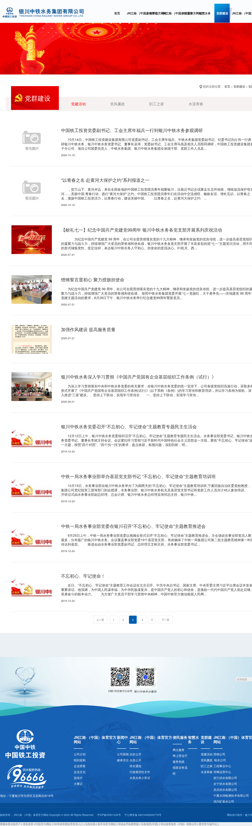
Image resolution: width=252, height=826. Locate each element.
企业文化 (80, 772)
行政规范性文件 (140, 772)
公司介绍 (80, 754)
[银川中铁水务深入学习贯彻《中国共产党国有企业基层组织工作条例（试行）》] (31, 386)
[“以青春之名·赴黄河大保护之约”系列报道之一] (31, 190)
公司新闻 (123, 754)
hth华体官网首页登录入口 (68, 824)
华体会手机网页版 (128, 824)
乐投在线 (90, 824)
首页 (117, 13)
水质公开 (135, 760)
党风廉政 (117, 103)
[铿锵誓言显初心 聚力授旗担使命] (31, 289)
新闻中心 (152, 13)
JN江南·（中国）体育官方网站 (135, 13)
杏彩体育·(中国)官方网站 (37, 824)
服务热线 (178, 761)
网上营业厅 (180, 756)
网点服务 (178, 750)
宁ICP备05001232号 (109, 815)
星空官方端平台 (208, 824)
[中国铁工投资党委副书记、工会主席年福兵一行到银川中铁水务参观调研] (31, 140)
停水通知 (135, 766)
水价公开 (135, 754)
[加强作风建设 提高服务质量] (31, 339)
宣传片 (78, 778)
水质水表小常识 (140, 778)
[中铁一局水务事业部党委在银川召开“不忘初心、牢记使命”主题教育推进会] (31, 536)
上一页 (100, 620)
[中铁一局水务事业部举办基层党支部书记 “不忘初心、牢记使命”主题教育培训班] (31, 486)
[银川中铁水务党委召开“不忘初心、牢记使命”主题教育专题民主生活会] (31, 436)
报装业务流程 (180, 770)
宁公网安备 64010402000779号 (143, 815)
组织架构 (80, 760)
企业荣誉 (80, 766)
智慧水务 (205, 13)
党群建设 (222, 13)
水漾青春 (196, 103)
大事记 (78, 784)
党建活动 (78, 103)
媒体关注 (123, 760)
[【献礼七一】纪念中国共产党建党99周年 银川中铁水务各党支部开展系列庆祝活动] (31, 239)
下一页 (165, 620)
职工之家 (156, 103)
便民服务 (187, 13)
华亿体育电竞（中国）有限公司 (178, 824)
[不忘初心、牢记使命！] (31, 585)
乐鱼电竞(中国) (149, 824)
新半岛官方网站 (107, 824)
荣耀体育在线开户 (10, 824)
